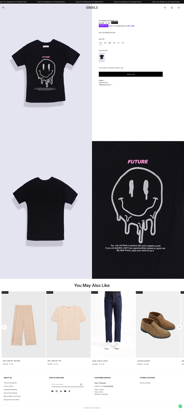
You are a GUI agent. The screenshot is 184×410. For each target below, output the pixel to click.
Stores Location (145, 383)
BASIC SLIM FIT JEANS (100, 361)
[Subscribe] (81, 384)
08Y (110, 43)
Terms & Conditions (10, 383)
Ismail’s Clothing (94, 408)
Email (96, 383)
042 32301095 (108, 386)
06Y (105, 43)
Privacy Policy (8, 386)
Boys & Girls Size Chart (11, 399)
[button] (4, 7)
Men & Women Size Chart (12, 396)
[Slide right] (179, 327)
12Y (118, 43)
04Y (100, 43)
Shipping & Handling (10, 389)
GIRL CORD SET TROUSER (11, 361)
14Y (123, 43)
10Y (114, 43)
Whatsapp (102, 383)
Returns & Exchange (10, 393)
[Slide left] (4, 327)
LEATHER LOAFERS (143, 361)
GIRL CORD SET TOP (54, 361)
